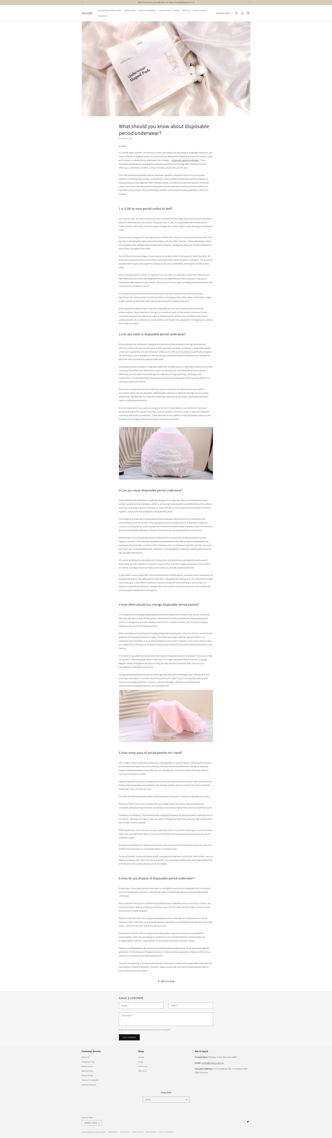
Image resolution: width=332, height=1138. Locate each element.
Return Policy (87, 1066)
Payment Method (89, 1085)
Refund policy (113, 1132)
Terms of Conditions (90, 1080)
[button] (236, 13)
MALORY (89, 1132)
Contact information (166, 1132)
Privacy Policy (87, 1075)
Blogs (140, 1062)
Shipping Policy (88, 1062)
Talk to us (142, 1071)
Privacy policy (125, 1132)
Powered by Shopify (99, 1132)
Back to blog (168, 981)
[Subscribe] (186, 1100)
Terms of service (137, 1132)
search (141, 1057)
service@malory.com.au (213, 1063)
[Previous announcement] (82, 2)
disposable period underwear (185, 160)
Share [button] (124, 146)
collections (143, 1066)
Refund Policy (87, 1071)
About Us (85, 1057)
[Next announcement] (249, 2)
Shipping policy (151, 1132)
